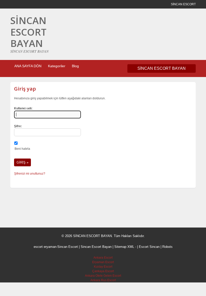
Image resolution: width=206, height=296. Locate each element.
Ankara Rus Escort (103, 280)
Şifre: (18, 126)
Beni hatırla (22, 149)
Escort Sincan (149, 247)
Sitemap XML (124, 247)
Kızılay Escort (103, 266)
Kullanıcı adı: (23, 108)
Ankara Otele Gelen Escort (103, 275)
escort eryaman (45, 247)
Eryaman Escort (103, 262)
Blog (75, 66)
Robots (167, 247)
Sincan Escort (67, 247)
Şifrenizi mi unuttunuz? (29, 173)
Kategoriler (56, 66)
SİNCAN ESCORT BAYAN (28, 32)
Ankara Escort (103, 257)
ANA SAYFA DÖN (27, 66)
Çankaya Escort (103, 271)
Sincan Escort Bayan (96, 247)
